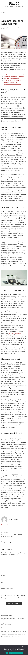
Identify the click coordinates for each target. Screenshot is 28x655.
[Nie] (26, 650)
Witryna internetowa (7, 588)
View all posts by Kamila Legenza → (10, 524)
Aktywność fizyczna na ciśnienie (12, 80)
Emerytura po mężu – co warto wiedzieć (12, 542)
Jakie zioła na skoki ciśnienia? (12, 78)
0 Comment (4, 28)
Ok (6, 653)
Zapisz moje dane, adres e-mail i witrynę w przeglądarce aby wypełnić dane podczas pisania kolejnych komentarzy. (13, 597)
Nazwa (3, 575)
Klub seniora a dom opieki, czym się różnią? (11, 628)
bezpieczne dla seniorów (15, 333)
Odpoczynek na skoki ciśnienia (12, 84)
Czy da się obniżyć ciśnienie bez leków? (14, 75)
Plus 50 (14, 4)
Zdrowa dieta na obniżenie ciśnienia (14, 76)
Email (3, 582)
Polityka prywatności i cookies (16, 653)
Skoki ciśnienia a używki (10, 82)
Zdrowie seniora (6, 18)
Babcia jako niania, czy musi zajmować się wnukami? (14, 631)
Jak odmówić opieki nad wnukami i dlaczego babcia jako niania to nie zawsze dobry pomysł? (13, 635)
